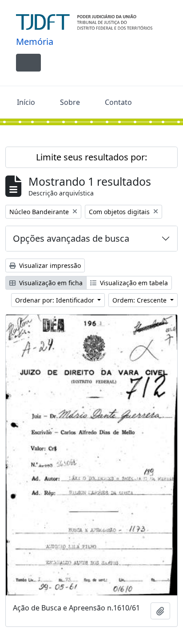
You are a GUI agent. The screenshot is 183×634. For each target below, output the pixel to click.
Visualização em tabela (133, 283)
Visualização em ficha (50, 283)
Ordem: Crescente (140, 300)
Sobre (70, 102)
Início (26, 102)
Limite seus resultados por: (91, 157)
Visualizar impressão (49, 265)
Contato (118, 102)
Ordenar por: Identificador (55, 300)
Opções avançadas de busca (71, 238)
